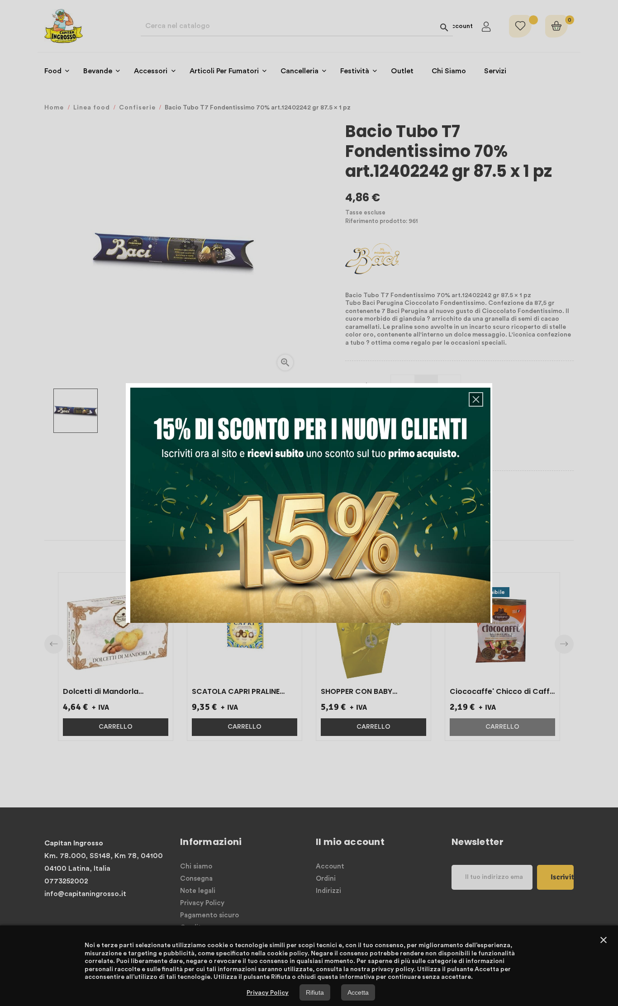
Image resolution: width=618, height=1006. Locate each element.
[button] (476, 399)
